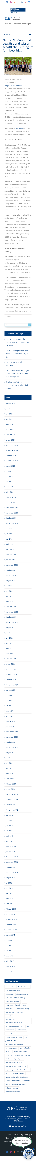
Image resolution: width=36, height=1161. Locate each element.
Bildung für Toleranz (12, 1001)
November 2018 (12, 862)
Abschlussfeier (11, 987)
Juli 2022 (9, 633)
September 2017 (12, 930)
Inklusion (9, 1033)
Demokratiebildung (22, 1009)
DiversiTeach (10, 1012)
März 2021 (10, 716)
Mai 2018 (9, 893)
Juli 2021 (9, 695)
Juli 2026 (9, 409)
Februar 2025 (11, 497)
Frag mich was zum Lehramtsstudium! (21, 1141)
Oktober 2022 (11, 617)
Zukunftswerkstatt (12, 1088)
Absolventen (10, 994)
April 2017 (9, 956)
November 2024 (12, 513)
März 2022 (10, 654)
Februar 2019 (11, 846)
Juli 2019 (9, 820)
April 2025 (9, 487)
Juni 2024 (9, 534)
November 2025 (12, 450)
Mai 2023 (9, 596)
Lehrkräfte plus (25, 1048)
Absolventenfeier (22, 994)
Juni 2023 (9, 591)
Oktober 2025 (11, 455)
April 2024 (9, 544)
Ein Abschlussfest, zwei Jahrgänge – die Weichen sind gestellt (17, 385)
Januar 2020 (10, 789)
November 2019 (12, 799)
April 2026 (9, 424)
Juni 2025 (9, 476)
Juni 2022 (9, 638)
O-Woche (9, 1059)
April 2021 (9, 711)
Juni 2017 (9, 945)
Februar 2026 (11, 435)
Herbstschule (21, 1030)
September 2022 (12, 622)
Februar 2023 (11, 607)
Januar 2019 (10, 852)
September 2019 (12, 810)
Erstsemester (10, 1030)
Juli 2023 (9, 586)
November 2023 (12, 565)
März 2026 (10, 429)
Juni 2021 (9, 700)
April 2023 (9, 601)
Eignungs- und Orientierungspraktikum (14, 1021)
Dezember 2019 (12, 794)
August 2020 (10, 753)
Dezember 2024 (12, 508)
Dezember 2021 (12, 669)
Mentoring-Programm (22, 1055)
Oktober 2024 (11, 518)
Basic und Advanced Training (15, 998)
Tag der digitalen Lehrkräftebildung (18, 1070)
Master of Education (20, 1052)
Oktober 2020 (11, 742)
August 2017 (10, 935)
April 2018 (9, 898)
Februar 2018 (11, 909)
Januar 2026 (10, 440)
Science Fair (22, 1066)
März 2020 (10, 779)
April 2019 (9, 836)
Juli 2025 (9, 471)
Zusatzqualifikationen (13, 1092)
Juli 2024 (9, 528)
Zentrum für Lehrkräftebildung (16, 1084)
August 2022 (10, 627)
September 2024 (12, 523)
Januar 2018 (10, 914)
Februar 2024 (11, 555)
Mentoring (9, 1055)
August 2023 (10, 581)
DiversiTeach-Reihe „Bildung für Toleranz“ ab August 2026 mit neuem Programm (18, 373)
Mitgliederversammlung (13, 85)
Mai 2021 (9, 706)
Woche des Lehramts (13, 1081)
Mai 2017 (9, 951)
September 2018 (12, 872)
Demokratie (9, 1009)
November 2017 (12, 919)
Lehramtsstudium (12, 1048)
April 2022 (9, 648)
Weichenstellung (18, 1073)
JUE (26, 1037)
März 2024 (10, 549)
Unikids (8, 1073)
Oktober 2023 (11, 570)
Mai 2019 (9, 831)
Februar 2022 (11, 659)
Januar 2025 (10, 502)
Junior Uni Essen (11, 1041)
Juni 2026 (9, 414)
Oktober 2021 (11, 680)
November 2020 (12, 737)
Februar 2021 (11, 721)
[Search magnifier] (29, 324)
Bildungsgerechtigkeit (13, 1005)
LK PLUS (8, 1052)
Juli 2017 (9, 940)
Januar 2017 (10, 971)
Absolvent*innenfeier (13, 990)
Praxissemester (11, 1066)
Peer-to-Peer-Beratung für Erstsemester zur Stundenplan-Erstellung (17, 342)
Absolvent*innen (23, 987)
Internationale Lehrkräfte (14, 1037)
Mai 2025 (9, 482)
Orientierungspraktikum (14, 1062)
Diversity (20, 1012)
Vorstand (19, 128)
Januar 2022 (10, 664)
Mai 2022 (9, 643)
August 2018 (10, 878)
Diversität (9, 1016)
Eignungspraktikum (12, 1026)
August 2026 (10, 403)
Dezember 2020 (12, 732)
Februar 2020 (11, 784)
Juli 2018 (9, 883)
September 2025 (12, 461)
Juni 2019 (9, 826)
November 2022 (12, 612)
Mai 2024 (9, 539)
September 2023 (12, 575)
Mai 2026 (9, 419)
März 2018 (10, 904)
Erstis (28, 1026)
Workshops (26, 1081)
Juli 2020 (9, 758)
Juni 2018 (9, 888)
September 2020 (12, 747)
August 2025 (10, 466)
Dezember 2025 (12, 445)
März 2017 (10, 961)
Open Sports (18, 1059)
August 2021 (10, 690)
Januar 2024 (10, 560)
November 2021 (12, 674)
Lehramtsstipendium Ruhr (14, 1044)
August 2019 (10, 815)
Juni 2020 (9, 763)
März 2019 (10, 841)
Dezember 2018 (12, 857)
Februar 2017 (11, 966)
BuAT (24, 1005)
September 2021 (12, 685)
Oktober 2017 (11, 925)
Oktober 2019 (11, 805)
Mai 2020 (9, 768)
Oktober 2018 (11, 867)
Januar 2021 (10, 726)
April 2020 (9, 773)
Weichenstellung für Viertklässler (17, 1077)
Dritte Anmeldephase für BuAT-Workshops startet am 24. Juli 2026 (17, 354)
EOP (22, 1026)
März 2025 (10, 492)
